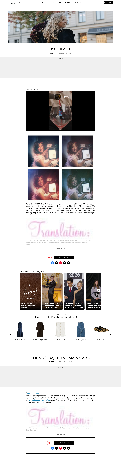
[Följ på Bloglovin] (68, 262)
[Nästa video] (98, 290)
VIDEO (60, 2)
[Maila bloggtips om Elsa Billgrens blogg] (64, 262)
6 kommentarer (64, 443)
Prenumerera (108, 2)
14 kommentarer (64, 257)
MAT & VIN (50, 2)
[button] (30, 291)
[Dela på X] (56, 262)
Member (78, 2)
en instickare (53, 362)
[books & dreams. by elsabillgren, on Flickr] (33, 393)
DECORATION (39, 2)
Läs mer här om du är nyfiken (39, 400)
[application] (60, 110)
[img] (50, 257)
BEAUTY (28, 2)
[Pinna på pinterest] (60, 262)
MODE (21, 2)
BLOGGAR (68, 2)
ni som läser (54, 53)
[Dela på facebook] (52, 262)
